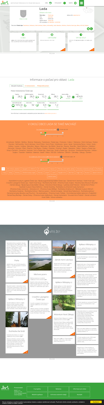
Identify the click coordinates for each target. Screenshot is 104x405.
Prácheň (59, 148)
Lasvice (17, 146)
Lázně (53, 173)
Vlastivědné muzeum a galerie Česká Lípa (23, 181)
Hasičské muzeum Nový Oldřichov (30, 187)
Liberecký (50, 17)
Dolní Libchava (38, 25)
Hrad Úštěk (45, 197)
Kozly (93, 144)
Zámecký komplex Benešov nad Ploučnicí (21, 193)
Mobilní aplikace (37, 394)
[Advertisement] (52, 65)
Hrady (4, 173)
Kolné (89, 144)
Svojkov (15, 152)
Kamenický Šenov (79, 144)
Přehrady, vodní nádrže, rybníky (66, 169)
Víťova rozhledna (56, 197)
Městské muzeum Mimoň (84, 189)
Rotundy (40, 173)
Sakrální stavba (52, 176)
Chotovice (63, 142)
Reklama (58, 389)
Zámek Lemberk (90, 195)
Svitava (94, 150)
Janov (66, 144)
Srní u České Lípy (39, 150)
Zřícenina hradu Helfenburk (42, 195)
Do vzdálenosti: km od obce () (44, 157)
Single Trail (79, 173)
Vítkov (78, 25)
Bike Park (71, 173)
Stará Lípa (73, 25)
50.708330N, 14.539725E (54, 22)
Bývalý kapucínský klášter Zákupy (33, 185)
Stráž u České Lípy (61, 150)
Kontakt (79, 394)
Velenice (36, 152)
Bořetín (17, 142)
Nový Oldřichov (82, 146)
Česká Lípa (50, 15)
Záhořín (68, 152)
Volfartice (60, 152)
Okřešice (64, 25)
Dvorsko (11, 144)
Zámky (10, 173)
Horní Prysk (50, 144)
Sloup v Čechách (12, 150)
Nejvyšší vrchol (62, 173)
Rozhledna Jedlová (87, 191)
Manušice (58, 25)
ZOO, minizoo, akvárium (13, 169)
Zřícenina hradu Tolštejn (57, 193)
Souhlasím (96, 402)
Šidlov (78, 148)
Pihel (24, 148)
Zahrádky (75, 152)
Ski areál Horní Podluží (75, 195)
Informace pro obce (79, 389)
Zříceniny (17, 173)
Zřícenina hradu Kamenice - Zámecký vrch (24, 189)
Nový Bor (73, 146)
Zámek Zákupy (15, 185)
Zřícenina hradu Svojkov (66, 183)
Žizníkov (87, 25)
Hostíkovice (59, 144)
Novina (66, 146)
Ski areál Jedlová (41, 193)
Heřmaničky (50, 25)
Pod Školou (37, 148)
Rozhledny (99, 169)
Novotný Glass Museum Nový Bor (86, 183)
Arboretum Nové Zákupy (53, 185)
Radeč (65, 148)
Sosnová (29, 150)
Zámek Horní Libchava (74, 181)
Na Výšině (52, 146)
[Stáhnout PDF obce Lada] (88, 28)
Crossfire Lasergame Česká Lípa (17, 183)
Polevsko (52, 148)
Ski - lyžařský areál (43, 169)
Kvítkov (10, 146)
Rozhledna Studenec (17, 191)
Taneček (22, 152)
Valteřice (29, 152)
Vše (3, 169)
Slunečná (22, 150)
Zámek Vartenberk (60, 195)
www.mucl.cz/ (76, 15)
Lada (43, 8)
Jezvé (70, 144)
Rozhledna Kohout (31, 191)
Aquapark (25, 169)
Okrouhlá (11, 148)
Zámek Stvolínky (49, 187)
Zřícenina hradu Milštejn (48, 189)
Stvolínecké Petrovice (83, 150)
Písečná (69, 25)
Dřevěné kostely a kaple (28, 173)
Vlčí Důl (82, 25)
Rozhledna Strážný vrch (66, 189)
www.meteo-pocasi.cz (50, 113)
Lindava (23, 146)
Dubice (44, 25)
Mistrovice (44, 146)
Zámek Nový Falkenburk (71, 191)
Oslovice (18, 148)
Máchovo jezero (44, 191)
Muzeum (87, 173)
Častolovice (26, 25)
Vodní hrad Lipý (89, 181)
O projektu (37, 389)
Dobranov (32, 25)
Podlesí (45, 148)
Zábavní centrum (96, 173)
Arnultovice (10, 142)
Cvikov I (69, 142)
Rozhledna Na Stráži (49, 183)
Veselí (42, 152)
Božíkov (24, 142)
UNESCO (32, 169)
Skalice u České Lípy (88, 148)
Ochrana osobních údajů (58, 394)
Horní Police (40, 144)
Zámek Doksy (27, 195)
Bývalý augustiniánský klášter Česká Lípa (52, 181)
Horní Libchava (30, 144)
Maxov (37, 146)
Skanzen (52, 169)
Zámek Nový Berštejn (14, 195)
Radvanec (72, 148)
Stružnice (71, 150)
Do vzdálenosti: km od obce (46, 129)
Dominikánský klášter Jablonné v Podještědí (81, 193)
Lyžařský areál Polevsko (71, 185)
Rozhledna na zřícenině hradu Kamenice (70, 187)
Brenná (30, 142)
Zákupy (82, 152)
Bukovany (37, 142)
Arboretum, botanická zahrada (85, 169)
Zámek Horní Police (87, 185)
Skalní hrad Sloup (35, 183)
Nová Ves (60, 146)
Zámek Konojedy (56, 191)
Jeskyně (47, 173)
